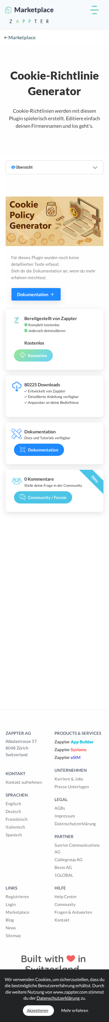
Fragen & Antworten (73, 912)
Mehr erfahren (74, 1010)
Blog (10, 919)
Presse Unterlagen (71, 786)
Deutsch (13, 811)
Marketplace (21, 37)
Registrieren (17, 896)
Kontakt (62, 919)
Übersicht (24, 167)
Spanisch (14, 834)
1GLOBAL (63, 875)
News (11, 927)
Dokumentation (33, 294)
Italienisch (15, 826)
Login (11, 904)
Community (65, 904)
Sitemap (13, 935)
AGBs (59, 807)
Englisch (13, 803)
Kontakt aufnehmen (24, 782)
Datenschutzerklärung (75, 823)
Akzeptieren (37, 1010)
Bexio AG (63, 867)
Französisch (16, 819)
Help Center (65, 896)
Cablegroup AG (68, 859)
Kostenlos (37, 355)
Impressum (64, 815)
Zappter (74, 741)
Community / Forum (47, 497)
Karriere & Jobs (68, 778)
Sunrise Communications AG (77, 848)
